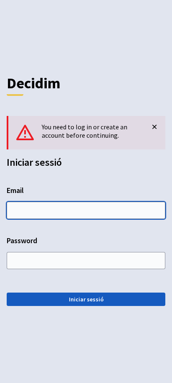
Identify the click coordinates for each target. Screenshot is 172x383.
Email (15, 190)
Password (22, 240)
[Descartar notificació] (154, 127)
